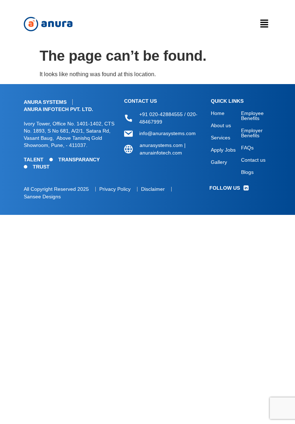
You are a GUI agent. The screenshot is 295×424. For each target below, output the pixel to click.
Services (220, 137)
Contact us (253, 160)
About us (221, 125)
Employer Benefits (252, 133)
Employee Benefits (252, 115)
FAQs (247, 148)
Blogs (247, 172)
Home (217, 113)
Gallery (219, 162)
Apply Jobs (223, 150)
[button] (264, 24)
